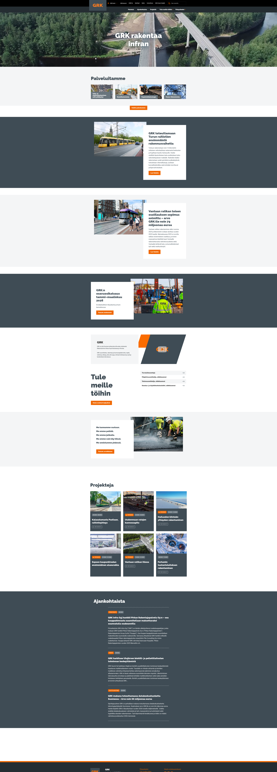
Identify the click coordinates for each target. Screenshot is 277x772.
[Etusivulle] (97, 5)
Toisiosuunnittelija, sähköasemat (153, 381)
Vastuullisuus (150, 3)
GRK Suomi (112, 3)
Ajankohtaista (142, 9)
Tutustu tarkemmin (105, 312)
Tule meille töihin (166, 9)
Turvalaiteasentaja (148, 373)
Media (143, 3)
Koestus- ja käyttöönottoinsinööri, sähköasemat (158, 385)
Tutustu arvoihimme (105, 451)
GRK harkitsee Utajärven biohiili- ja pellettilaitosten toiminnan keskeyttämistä (136, 660)
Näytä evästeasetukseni (172, 769)
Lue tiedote (154, 173)
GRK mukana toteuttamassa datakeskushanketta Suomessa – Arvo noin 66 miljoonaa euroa (134, 697)
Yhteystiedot (179, 9)
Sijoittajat (137, 3)
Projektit (153, 9)
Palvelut (131, 9)
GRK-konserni (123, 3)
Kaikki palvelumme (138, 108)
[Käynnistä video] (162, 349)
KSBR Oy (131, 3)
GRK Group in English (160, 3)
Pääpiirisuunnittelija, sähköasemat (154, 377)
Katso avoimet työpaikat (101, 403)
